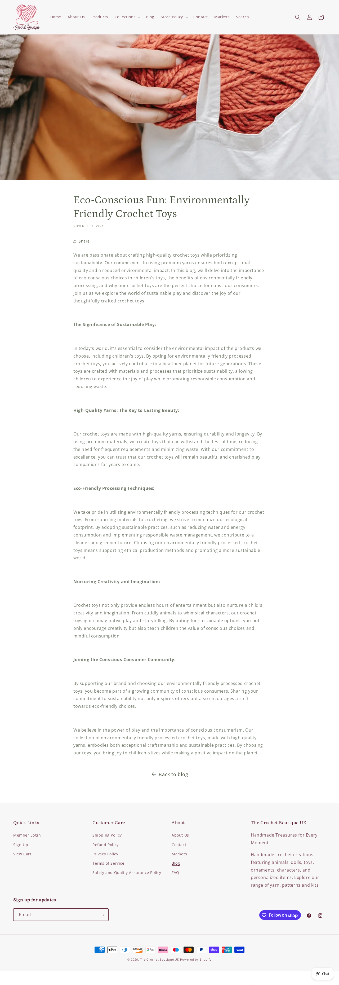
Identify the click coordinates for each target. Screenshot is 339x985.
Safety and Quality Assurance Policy (126, 872)
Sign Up (20, 844)
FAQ (175, 872)
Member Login (27, 835)
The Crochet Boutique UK (159, 959)
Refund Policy (105, 844)
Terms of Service (108, 863)
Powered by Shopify (196, 959)
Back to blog (173, 774)
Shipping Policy (107, 835)
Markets (179, 853)
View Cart (22, 853)
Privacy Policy (105, 853)
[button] (127, 17)
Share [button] (84, 241)
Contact (179, 844)
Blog (176, 863)
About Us (180, 835)
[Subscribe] (102, 915)
